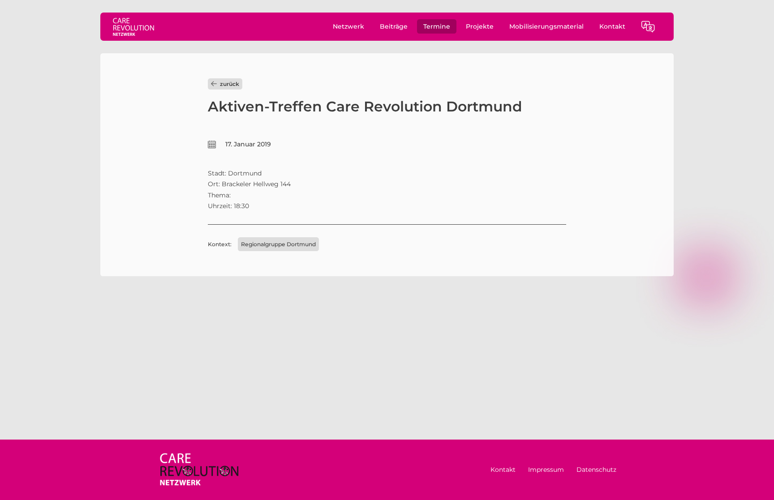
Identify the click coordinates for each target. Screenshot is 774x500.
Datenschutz (596, 470)
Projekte (480, 26)
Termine (436, 26)
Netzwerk (348, 26)
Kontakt (612, 26)
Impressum (546, 470)
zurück (229, 84)
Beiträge (394, 26)
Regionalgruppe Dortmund (278, 244)
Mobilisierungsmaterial (546, 26)
